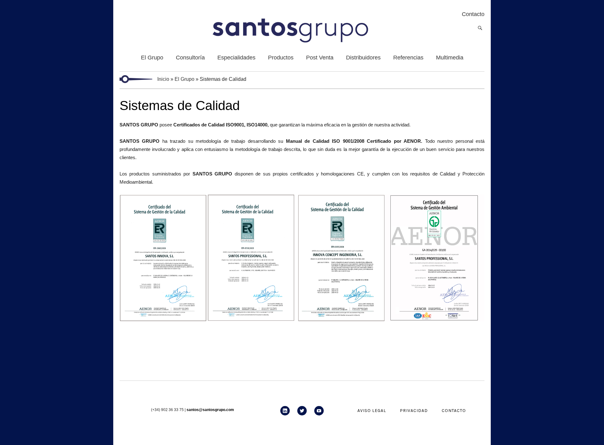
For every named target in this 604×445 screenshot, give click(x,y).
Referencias (408, 57)
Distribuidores (363, 57)
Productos (281, 57)
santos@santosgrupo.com (210, 410)
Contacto (454, 410)
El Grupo (184, 79)
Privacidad (414, 410)
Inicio (163, 79)
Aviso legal (371, 410)
